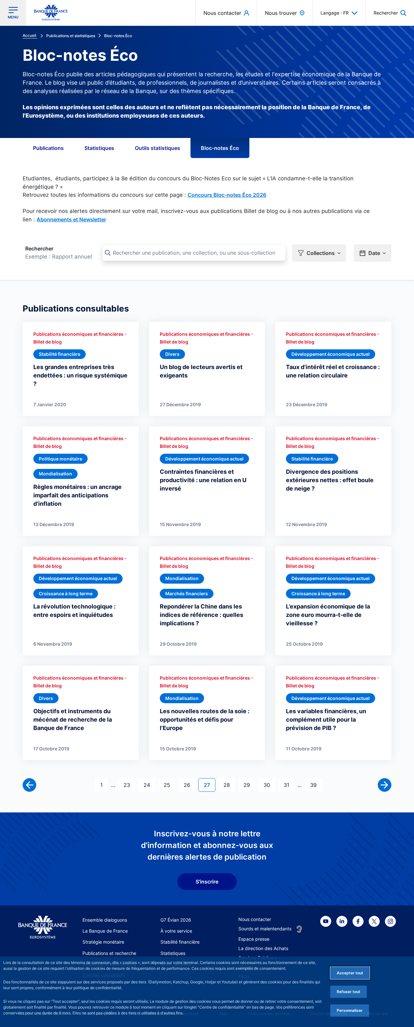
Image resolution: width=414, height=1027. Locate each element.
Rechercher (39, 248)
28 (229, 784)
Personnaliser (350, 1010)
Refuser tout (348, 991)
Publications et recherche (109, 953)
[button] (390, 13)
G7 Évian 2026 (175, 920)
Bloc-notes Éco (220, 148)
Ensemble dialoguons (104, 920)
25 (169, 784)
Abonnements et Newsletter (71, 219)
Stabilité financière (180, 942)
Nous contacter (254, 919)
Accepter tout (350, 972)
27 (209, 784)
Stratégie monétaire (103, 942)
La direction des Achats (263, 948)
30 (269, 784)
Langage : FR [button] (335, 13)
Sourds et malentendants (264, 928)
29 (249, 784)
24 (149, 784)
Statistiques (99, 148)
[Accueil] (42, 927)
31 (289, 784)
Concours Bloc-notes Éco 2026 (227, 195)
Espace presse (253, 939)
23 (129, 784)
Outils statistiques (157, 148)
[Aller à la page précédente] (29, 785)
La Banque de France (105, 931)
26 (189, 784)
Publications (48, 148)
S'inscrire (207, 881)
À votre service (176, 931)
